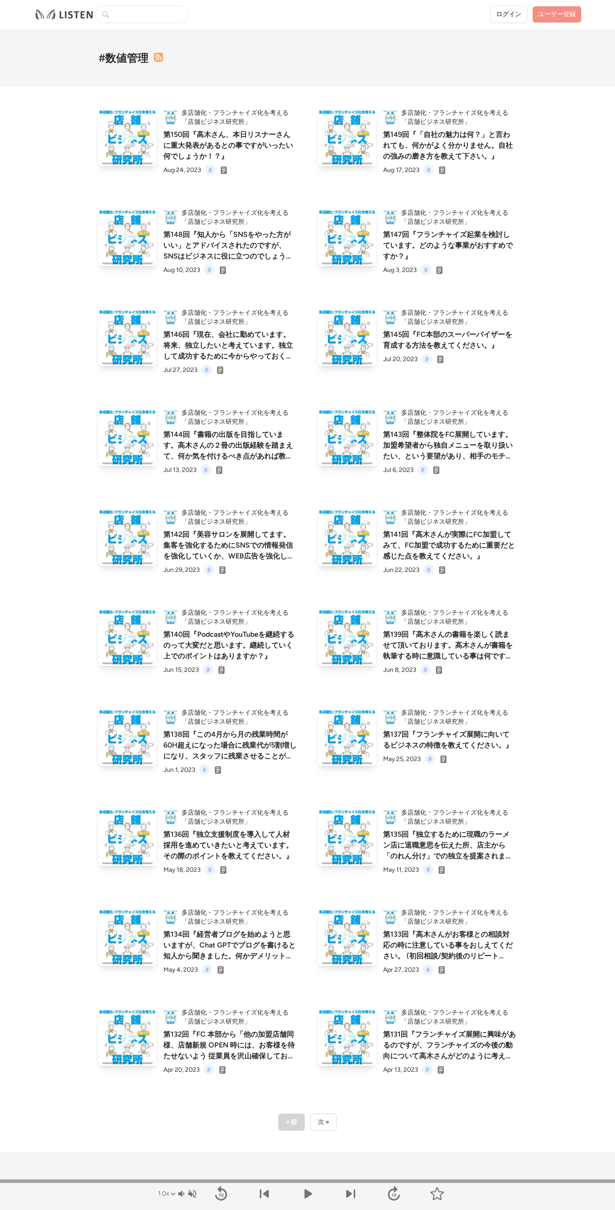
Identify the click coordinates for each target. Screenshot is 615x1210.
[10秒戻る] (221, 1194)
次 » (323, 1122)
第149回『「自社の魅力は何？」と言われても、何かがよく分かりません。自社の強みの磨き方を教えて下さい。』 (448, 145)
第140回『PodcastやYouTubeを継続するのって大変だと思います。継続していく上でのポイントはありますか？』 (228, 645)
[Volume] (187, 1193)
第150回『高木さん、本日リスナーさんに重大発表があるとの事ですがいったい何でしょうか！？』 (228, 145)
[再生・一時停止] (307, 1194)
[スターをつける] (437, 1194)
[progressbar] (307, 1181)
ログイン (508, 14)
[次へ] (350, 1194)
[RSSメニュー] (158, 57)
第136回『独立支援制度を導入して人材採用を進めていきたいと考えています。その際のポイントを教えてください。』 (228, 845)
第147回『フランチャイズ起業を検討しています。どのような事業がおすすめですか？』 (448, 245)
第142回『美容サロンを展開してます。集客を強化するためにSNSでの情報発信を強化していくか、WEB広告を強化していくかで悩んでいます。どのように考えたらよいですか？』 (228, 556)
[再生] (127, 137)
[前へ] (264, 1194)
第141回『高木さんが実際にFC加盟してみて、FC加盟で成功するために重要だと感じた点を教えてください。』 (449, 545)
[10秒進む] (394, 1194)
